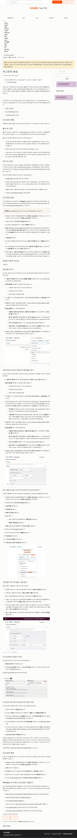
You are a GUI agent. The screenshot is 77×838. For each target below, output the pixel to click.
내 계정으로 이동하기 (9, 55)
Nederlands (6, 32)
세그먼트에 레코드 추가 (12, 111)
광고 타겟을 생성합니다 (12, 807)
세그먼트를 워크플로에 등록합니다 (15, 800)
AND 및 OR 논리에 (24, 601)
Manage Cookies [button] (67, 834)
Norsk (5, 45)
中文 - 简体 (6, 49)
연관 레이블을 (41, 403)
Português (6, 28)
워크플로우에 (9, 178)
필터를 (34, 804)
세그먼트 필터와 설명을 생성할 (13, 205)
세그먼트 (13, 211)
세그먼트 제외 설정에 (8, 672)
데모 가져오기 (57, 2)
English (6, 51)
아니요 (14, 817)
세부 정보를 (14, 778)
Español (6, 23)
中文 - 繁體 (6, 42)
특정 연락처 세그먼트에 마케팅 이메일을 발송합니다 (20, 794)
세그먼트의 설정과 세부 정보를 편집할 (21, 748)
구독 (21, 80)
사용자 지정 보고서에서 (21, 804)
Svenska (6, 38)
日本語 (5, 26)
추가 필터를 (15, 529)
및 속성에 (32, 322)
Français (6, 30)
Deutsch (6, 25)
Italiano (6, 34)
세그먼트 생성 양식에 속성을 (34, 729)
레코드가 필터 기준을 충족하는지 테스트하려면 (18, 331)
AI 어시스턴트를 (42, 203)
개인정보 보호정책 (56, 834)
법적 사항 (47, 834)
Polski (5, 36)
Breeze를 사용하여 (25, 201)
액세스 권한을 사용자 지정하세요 (17, 729)
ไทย (5, 47)
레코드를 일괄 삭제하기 (17, 193)
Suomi (5, 40)
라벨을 (17, 416)
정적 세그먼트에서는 (25, 169)
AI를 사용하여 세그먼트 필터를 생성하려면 (17, 228)
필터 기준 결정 (10, 108)
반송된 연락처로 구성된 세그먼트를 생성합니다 (18, 797)
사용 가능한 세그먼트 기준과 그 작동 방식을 (20, 254)
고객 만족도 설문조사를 (12, 810)
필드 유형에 (9, 308)
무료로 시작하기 (69, 2)
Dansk (5, 43)
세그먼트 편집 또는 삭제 (12, 115)
